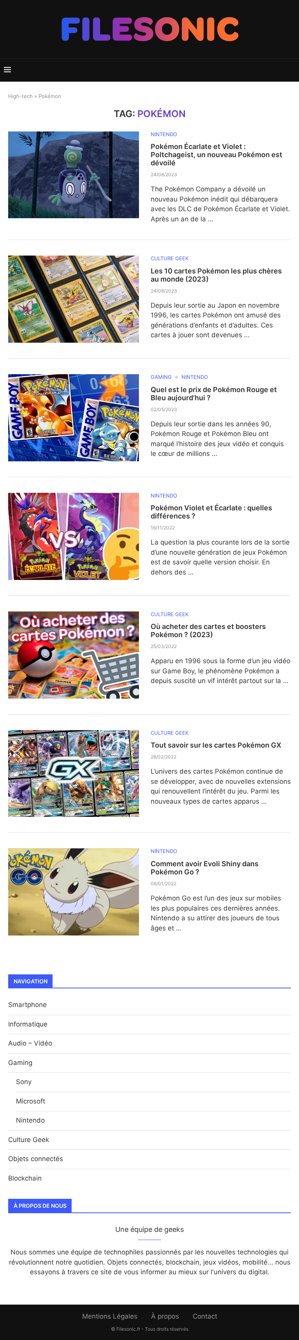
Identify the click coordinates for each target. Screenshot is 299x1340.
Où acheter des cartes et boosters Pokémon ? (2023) (208, 630)
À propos (165, 1316)
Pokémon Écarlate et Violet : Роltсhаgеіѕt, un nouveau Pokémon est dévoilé (216, 154)
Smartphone (27, 1005)
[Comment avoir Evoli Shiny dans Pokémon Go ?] (73, 891)
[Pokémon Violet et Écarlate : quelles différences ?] (73, 536)
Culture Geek (28, 1140)
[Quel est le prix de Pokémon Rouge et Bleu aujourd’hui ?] (73, 417)
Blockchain (25, 1178)
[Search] (291, 70)
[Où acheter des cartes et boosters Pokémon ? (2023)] (73, 655)
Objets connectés (35, 1159)
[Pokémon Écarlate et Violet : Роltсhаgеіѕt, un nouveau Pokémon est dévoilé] (73, 175)
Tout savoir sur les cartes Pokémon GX (216, 745)
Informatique (27, 1024)
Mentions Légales (109, 1316)
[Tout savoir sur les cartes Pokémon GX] (73, 773)
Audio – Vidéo (30, 1043)
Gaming (20, 1063)
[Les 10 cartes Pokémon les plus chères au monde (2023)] (73, 299)
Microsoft (30, 1101)
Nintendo (30, 1120)
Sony (24, 1082)
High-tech (20, 96)
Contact (205, 1316)
